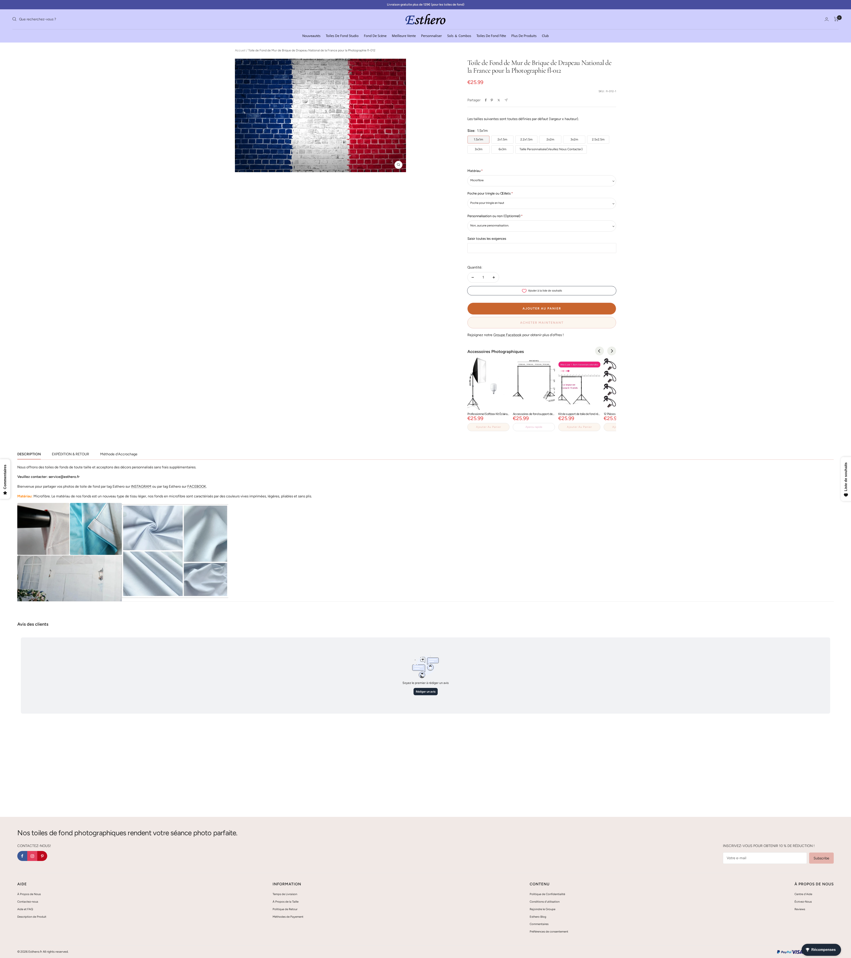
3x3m (478, 149)
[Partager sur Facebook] (486, 100)
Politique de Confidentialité (547, 894)
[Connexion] (827, 19)
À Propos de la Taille (286, 901)
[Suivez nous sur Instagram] (32, 856)
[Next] (611, 351)
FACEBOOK (196, 486)
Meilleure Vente (404, 35)
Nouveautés (311, 35)
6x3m (502, 149)
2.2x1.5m (526, 139)
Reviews (799, 909)
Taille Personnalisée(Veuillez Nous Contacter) (551, 149)
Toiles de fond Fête (491, 35)
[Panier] (836, 19)
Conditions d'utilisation (545, 901)
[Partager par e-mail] (506, 100)
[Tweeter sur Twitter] (499, 100)
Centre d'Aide (803, 894)
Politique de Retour (285, 909)
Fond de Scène (375, 35)
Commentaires (539, 924)
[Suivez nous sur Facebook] (22, 856)
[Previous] (599, 351)
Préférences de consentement (549, 931)
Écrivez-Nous (803, 901)
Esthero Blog (538, 916)
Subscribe (821, 858)
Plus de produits (524, 35)
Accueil (240, 50)
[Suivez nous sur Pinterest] (42, 856)
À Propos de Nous (29, 894)
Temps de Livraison (285, 894)
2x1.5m (502, 139)
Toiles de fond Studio (342, 35)
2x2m (550, 139)
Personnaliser (431, 35)
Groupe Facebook (507, 335)
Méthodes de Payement (288, 916)
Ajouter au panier (488, 426)
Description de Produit (31, 916)
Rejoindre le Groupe (542, 909)
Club (545, 35)
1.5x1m (478, 139)
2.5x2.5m (598, 139)
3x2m (574, 139)
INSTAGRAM (141, 486)
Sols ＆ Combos (459, 35)
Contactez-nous (27, 901)
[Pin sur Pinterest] (492, 100)
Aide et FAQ (25, 909)
